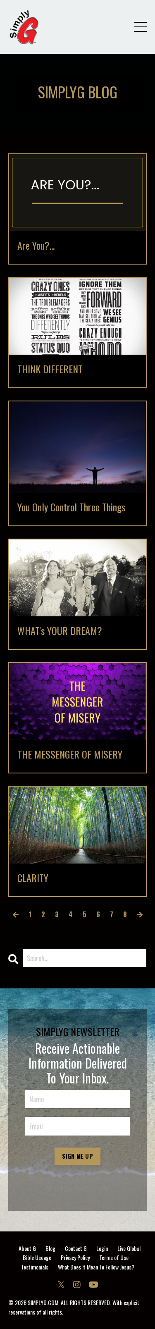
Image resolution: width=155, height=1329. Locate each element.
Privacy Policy (75, 1257)
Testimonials (34, 1266)
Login (102, 1248)
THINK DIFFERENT (50, 369)
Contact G (76, 1248)
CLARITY (32, 878)
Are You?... (36, 245)
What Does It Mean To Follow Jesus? (96, 1266)
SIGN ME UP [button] (77, 1156)
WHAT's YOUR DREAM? (59, 631)
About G (27, 1248)
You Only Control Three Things (71, 507)
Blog (50, 1248)
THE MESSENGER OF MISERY (69, 754)
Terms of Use (114, 1257)
